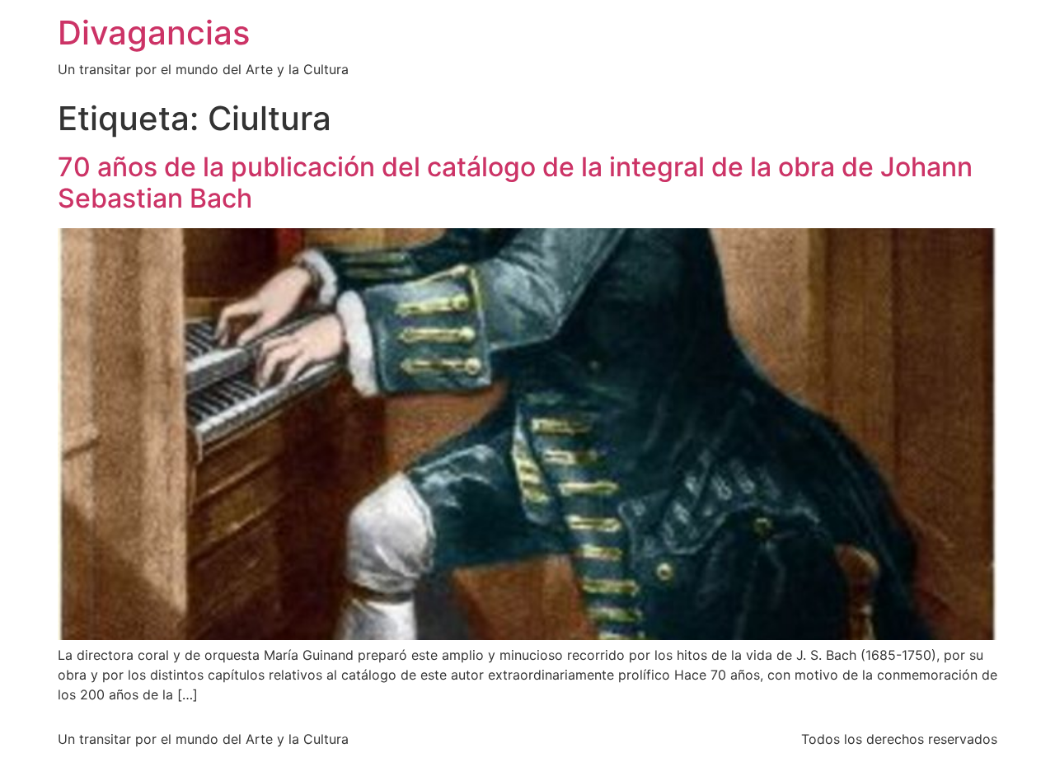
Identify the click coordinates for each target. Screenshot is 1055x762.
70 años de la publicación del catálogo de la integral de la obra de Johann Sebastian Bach (515, 182)
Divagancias (154, 32)
